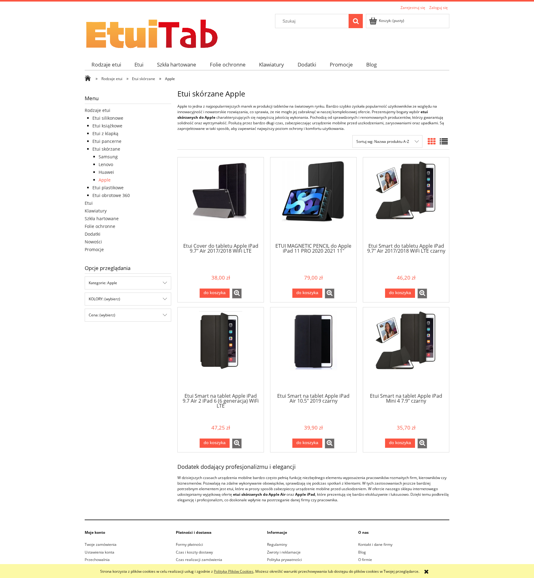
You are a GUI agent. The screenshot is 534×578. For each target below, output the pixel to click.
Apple (105, 180)
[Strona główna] (151, 32)
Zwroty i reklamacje (284, 552)
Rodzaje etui (97, 110)
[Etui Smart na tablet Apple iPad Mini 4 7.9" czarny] (406, 349)
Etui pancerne (106, 141)
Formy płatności (189, 544)
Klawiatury (96, 211)
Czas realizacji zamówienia (199, 559)
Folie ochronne (100, 226)
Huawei (106, 172)
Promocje (94, 249)
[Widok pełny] (444, 141)
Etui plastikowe (108, 188)
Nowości (93, 242)
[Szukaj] (356, 21)
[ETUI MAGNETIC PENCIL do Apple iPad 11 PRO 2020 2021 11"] (313, 199)
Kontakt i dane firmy (375, 544)
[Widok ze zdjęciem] (432, 141)
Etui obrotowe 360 (111, 195)
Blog (362, 552)
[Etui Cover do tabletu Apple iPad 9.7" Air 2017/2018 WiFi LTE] (220, 199)
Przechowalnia (97, 559)
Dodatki (92, 234)
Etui (89, 203)
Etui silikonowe (107, 118)
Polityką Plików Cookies (233, 571)
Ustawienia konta (99, 552)
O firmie (365, 559)
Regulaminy (277, 544)
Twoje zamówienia (101, 544)
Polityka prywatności (284, 559)
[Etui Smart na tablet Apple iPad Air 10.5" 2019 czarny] (313, 349)
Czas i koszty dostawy (194, 552)
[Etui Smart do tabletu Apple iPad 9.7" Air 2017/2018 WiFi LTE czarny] (406, 199)
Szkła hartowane (102, 218)
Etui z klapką (105, 133)
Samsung (108, 157)
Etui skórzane (106, 149)
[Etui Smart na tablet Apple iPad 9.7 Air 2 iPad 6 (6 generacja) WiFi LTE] (220, 349)
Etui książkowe (107, 126)
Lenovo (106, 164)
